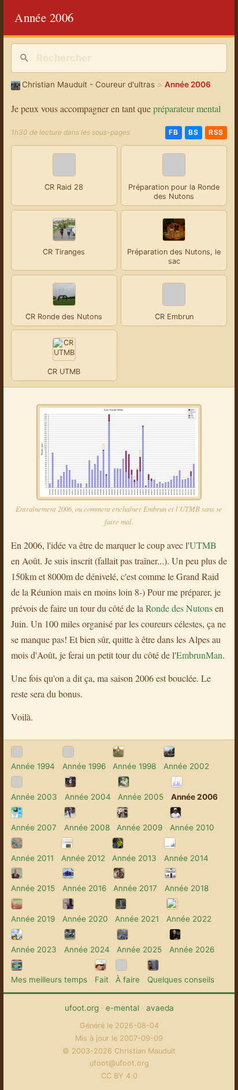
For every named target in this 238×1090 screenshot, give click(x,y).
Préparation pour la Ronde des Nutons (174, 192)
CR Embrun (174, 316)
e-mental (122, 1008)
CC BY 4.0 (119, 1075)
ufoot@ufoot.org (119, 1063)
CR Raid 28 (63, 187)
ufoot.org (82, 1008)
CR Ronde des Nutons (63, 316)
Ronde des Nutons (179, 608)
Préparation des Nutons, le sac (174, 256)
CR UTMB (63, 371)
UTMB (203, 545)
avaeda (160, 1008)
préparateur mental (187, 108)
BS (193, 132)
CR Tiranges (64, 251)
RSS (216, 132)
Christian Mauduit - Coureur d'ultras (88, 84)
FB (173, 132)
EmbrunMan (199, 655)
